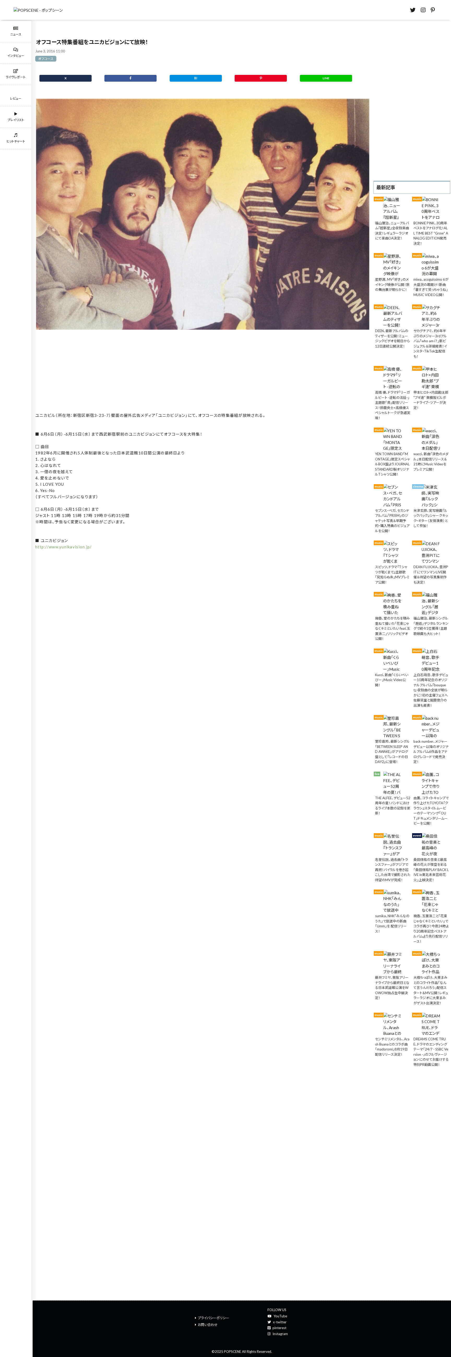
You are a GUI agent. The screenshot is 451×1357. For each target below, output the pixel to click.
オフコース (46, 59)
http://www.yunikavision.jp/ (63, 546)
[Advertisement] (203, 372)
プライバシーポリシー (213, 1318)
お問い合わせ (208, 1325)
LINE (326, 78)
